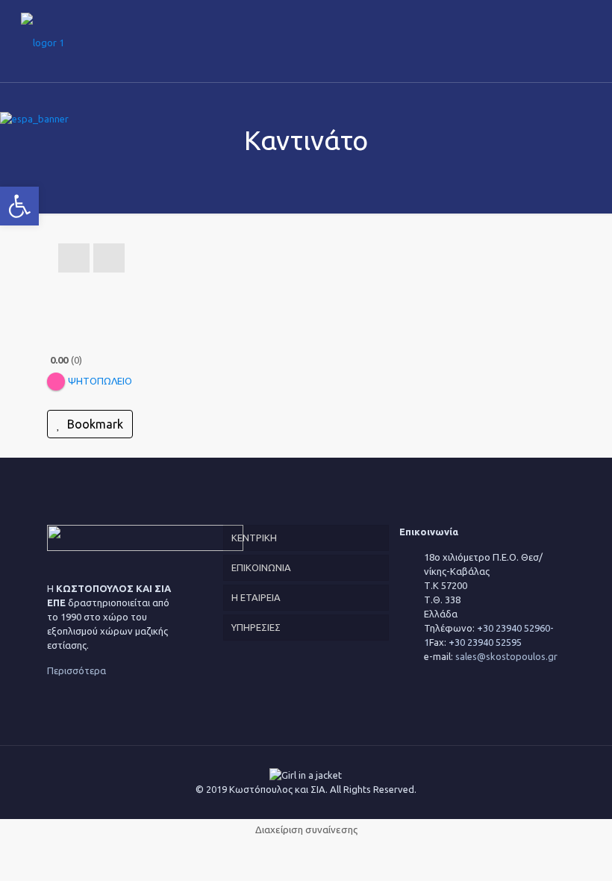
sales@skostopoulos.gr (506, 656)
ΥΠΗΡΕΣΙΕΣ (256, 627)
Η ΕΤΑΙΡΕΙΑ (256, 597)
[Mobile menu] (582, 41)
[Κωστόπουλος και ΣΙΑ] (42, 41)
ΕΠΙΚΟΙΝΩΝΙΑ (261, 567)
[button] (19, 206)
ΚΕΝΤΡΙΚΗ (254, 537)
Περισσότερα (76, 670)
